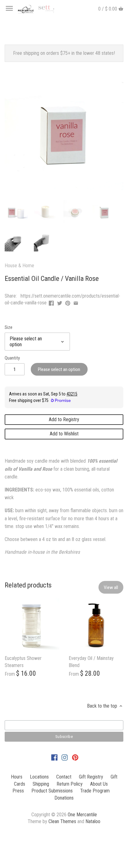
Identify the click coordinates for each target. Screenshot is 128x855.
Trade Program (95, 791)
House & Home (19, 265)
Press (18, 791)
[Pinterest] (75, 757)
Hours (16, 777)
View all (111, 587)
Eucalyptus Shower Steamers (23, 661)
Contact (63, 777)
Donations (64, 798)
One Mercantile (82, 815)
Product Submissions (52, 791)
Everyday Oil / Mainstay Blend (91, 661)
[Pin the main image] (67, 302)
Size (8, 327)
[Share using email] (75, 302)
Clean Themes (62, 821)
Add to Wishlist (64, 434)
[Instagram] (65, 757)
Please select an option (59, 369)
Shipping (41, 784)
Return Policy (70, 784)
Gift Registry (91, 777)
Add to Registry (64, 419)
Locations (39, 777)
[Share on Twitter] (59, 302)
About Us (99, 784)
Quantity (12, 358)
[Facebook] (54, 757)
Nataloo (92, 821)
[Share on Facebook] (51, 302)
